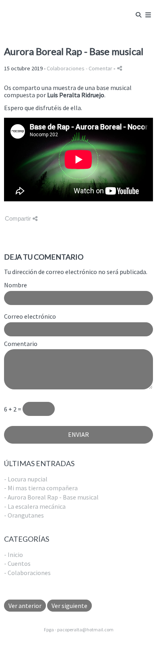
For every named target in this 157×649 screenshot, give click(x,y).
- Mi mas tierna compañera (41, 488)
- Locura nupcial (26, 479)
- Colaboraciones (27, 573)
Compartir (19, 218)
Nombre (15, 285)
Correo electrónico (30, 316)
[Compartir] (119, 68)
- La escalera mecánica (35, 506)
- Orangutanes (24, 515)
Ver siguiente (69, 606)
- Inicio (13, 555)
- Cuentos (17, 563)
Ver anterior (24, 606)
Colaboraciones (66, 68)
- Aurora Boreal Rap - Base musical (51, 497)
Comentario (20, 344)
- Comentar (100, 68)
